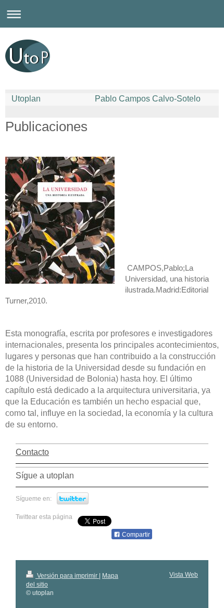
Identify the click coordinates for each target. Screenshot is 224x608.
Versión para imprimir (67, 575)
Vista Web (183, 574)
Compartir (135, 534)
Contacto (32, 452)
